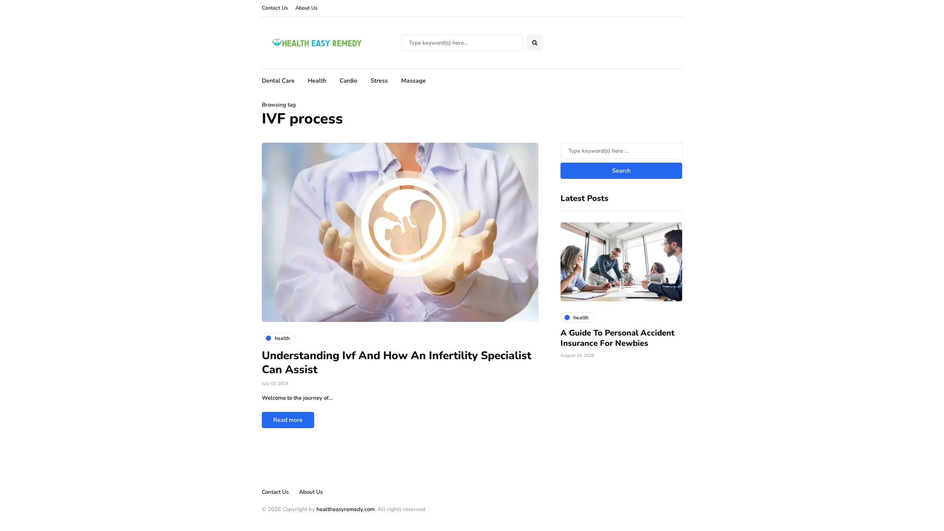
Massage (413, 81)
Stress (379, 81)
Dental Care (278, 81)
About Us (306, 7)
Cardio (348, 81)
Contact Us (275, 7)
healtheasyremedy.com (345, 509)
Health (317, 81)
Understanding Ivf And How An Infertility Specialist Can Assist (396, 362)
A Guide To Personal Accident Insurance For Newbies (617, 338)
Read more (288, 420)
